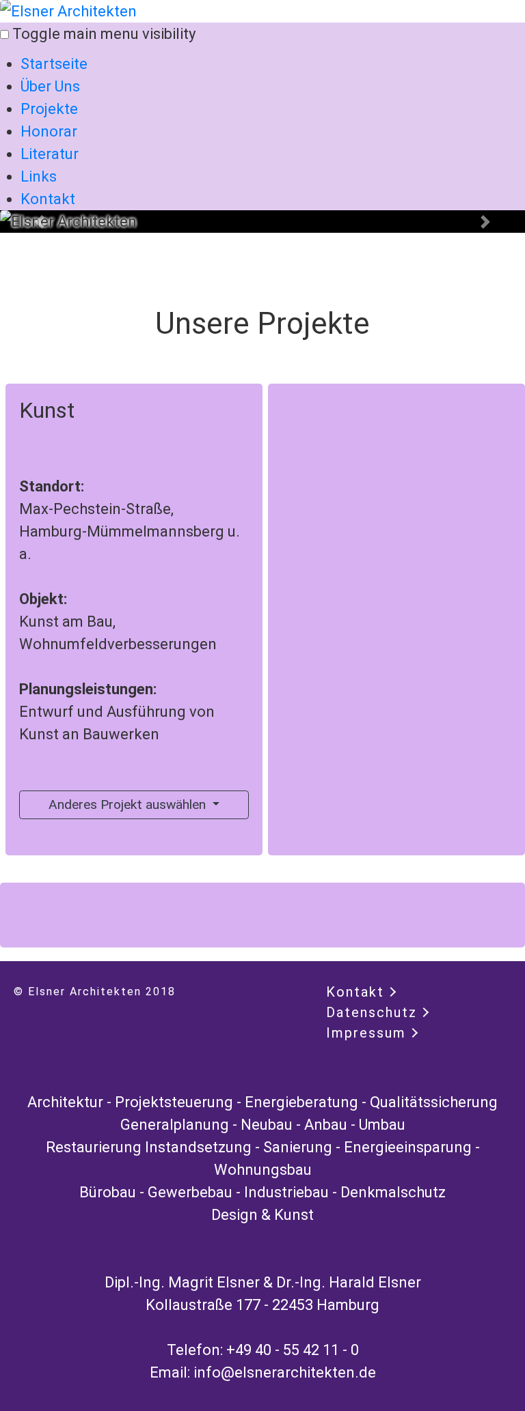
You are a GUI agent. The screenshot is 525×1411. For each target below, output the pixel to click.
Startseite (54, 63)
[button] (39, 221)
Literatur (50, 153)
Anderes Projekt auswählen (129, 804)
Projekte (49, 108)
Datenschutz (371, 1012)
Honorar (49, 131)
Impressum (366, 1033)
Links (39, 176)
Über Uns (50, 86)
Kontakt (48, 199)
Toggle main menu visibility (104, 33)
